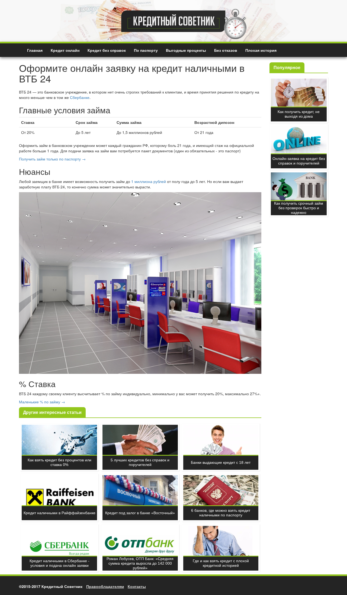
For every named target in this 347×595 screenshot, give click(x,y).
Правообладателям (105, 586)
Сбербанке (79, 97)
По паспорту (146, 50)
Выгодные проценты (186, 50)
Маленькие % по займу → (42, 401)
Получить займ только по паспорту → (52, 159)
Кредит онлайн (65, 50)
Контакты (137, 586)
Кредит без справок (107, 50)
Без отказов (225, 50)
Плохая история (261, 50)
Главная (35, 50)
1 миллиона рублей (148, 181)
